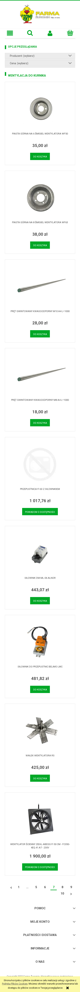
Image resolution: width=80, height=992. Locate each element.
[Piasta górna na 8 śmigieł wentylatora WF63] (40, 197)
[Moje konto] (50, 33)
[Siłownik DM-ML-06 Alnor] (40, 553)
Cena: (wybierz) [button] (19, 63)
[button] (10, 33)
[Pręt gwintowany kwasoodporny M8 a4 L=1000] (40, 375)
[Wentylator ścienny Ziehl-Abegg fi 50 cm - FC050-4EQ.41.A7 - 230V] (40, 819)
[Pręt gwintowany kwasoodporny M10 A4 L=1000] (40, 286)
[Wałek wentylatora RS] (40, 731)
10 (62, 893)
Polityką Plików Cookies (15, 983)
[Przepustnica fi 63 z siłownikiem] (40, 464)
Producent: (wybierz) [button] (22, 55)
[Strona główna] (40, 13)
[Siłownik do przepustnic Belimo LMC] (40, 642)
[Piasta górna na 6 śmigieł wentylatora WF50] (40, 109)
